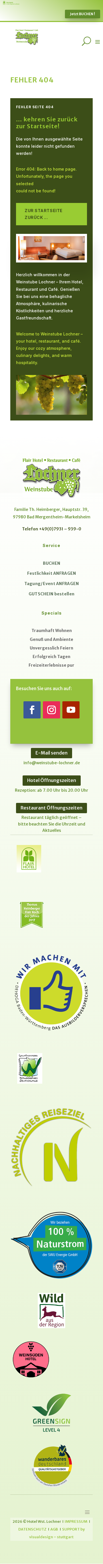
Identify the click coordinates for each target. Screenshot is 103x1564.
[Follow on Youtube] (71, 709)
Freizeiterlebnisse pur (51, 665)
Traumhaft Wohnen (51, 630)
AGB (54, 1529)
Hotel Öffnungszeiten (51, 780)
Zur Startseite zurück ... (44, 214)
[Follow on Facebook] (32, 709)
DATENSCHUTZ (32, 1529)
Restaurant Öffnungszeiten (51, 808)
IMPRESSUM (76, 1521)
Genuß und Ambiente (51, 639)
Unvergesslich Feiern (51, 648)
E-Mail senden (51, 753)
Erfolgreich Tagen (51, 656)
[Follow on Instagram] (51, 709)
